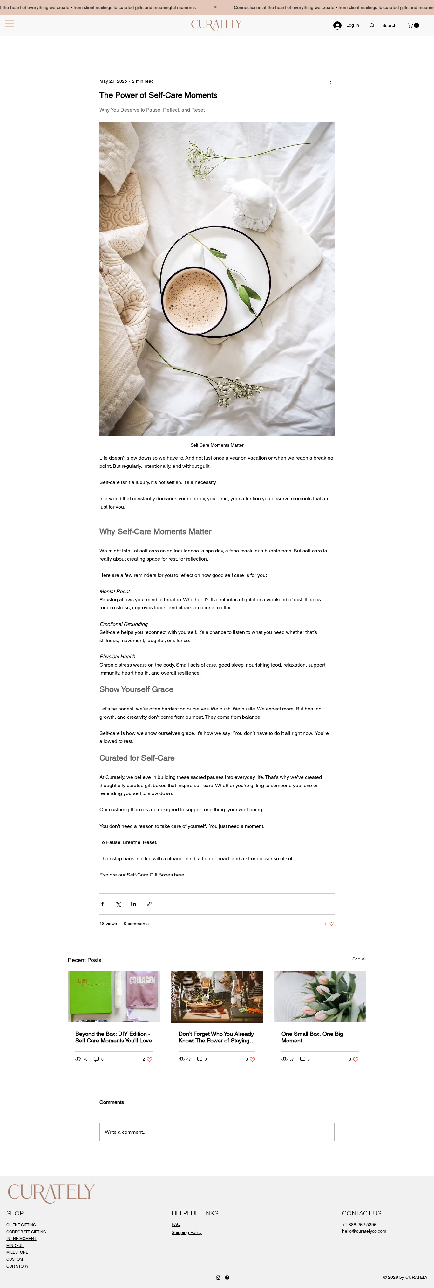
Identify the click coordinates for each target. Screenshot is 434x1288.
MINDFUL (15, 1245)
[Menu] (11, 23)
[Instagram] (218, 1277)
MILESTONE (17, 1252)
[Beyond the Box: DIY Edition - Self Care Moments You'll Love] (114, 996)
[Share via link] (149, 904)
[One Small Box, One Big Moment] (320, 996)
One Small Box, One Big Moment (312, 1037)
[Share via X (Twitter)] (118, 904)
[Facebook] (227, 1277)
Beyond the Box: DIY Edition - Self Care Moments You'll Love (113, 1037)
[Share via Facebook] (102, 904)
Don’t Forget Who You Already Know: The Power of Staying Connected (216, 1037)
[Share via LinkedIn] (134, 904)
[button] (414, 25)
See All (359, 958)
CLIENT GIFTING (21, 1225)
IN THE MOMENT (21, 1238)
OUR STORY (17, 1266)
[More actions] (331, 81)
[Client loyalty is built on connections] (217, 997)
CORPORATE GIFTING (26, 1232)
